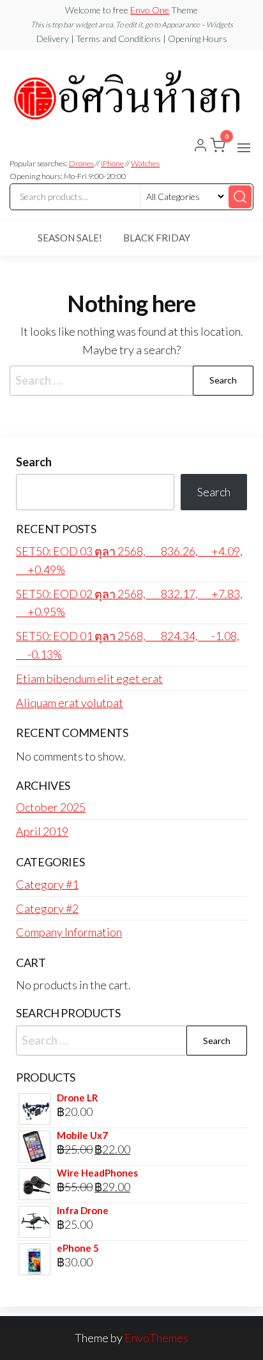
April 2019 (42, 831)
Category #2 (47, 908)
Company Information (69, 932)
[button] (243, 147)
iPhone (112, 163)
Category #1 (47, 884)
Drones (81, 163)
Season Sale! (70, 237)
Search (34, 462)
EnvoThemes (156, 1338)
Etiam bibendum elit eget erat (89, 678)
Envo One (149, 9)
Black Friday (156, 237)
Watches (145, 163)
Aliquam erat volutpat (69, 703)
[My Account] (200, 146)
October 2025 (51, 807)
